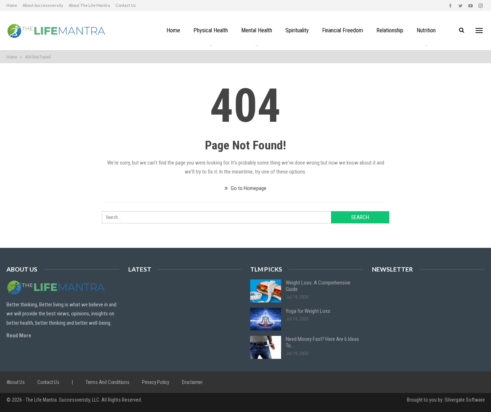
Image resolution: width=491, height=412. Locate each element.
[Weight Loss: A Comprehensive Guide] (265, 290)
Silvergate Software (465, 400)
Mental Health (256, 30)
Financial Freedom (342, 30)
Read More (18, 335)
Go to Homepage (248, 188)
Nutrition (426, 30)
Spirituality (297, 30)
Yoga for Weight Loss (308, 311)
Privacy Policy (155, 382)
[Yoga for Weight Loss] (265, 319)
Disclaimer (192, 382)
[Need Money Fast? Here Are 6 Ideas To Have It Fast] (265, 347)
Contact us (125, 5)
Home (11, 5)
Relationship (389, 30)
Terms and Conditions (107, 382)
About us (15, 382)
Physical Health (210, 30)
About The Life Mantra (89, 5)
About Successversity (43, 5)
